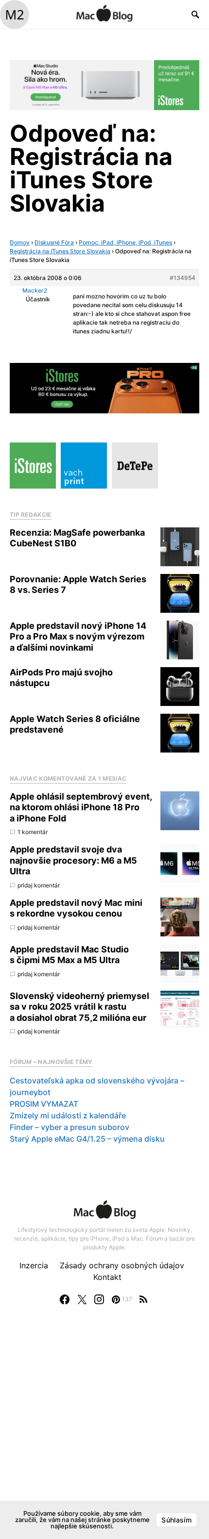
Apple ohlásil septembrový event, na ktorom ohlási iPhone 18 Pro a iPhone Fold (81, 807)
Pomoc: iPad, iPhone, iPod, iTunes (125, 242)
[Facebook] (65, 1299)
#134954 (182, 277)
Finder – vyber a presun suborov (69, 1127)
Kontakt (107, 1277)
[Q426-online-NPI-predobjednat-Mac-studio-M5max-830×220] (104, 84)
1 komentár (32, 831)
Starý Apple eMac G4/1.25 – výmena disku (87, 1139)
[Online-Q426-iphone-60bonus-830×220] (104, 387)
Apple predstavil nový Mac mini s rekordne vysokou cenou (76, 908)
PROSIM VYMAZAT (44, 1104)
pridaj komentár (38, 885)
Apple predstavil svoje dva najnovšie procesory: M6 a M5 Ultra (73, 860)
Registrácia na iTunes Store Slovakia (60, 251)
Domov (20, 242)
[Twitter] (82, 1299)
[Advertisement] (104, 1431)
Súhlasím (176, 1520)
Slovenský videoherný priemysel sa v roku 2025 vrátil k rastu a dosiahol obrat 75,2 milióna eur (79, 1007)
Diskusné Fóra (54, 242)
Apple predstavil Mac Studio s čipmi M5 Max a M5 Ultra (69, 955)
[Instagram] (99, 1299)
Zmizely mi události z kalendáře (68, 1115)
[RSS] (143, 1299)
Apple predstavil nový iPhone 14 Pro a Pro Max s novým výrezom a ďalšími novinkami (78, 637)
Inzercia (33, 1265)
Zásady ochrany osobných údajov (122, 1265)
